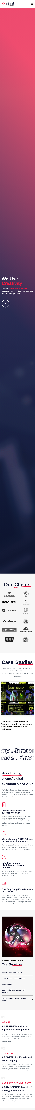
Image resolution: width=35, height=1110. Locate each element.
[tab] (17, 973)
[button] (17, 973)
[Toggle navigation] (28, 4)
